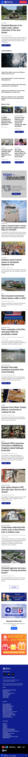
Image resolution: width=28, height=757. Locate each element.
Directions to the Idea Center (9, 730)
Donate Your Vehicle (7, 707)
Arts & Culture (4, 23)
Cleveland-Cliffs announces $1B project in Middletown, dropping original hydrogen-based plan (12, 447)
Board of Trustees (6, 694)
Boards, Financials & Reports (9, 729)
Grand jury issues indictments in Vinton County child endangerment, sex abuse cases (13, 91)
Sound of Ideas (4, 223)
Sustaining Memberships (8, 706)
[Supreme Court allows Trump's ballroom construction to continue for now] (13, 395)
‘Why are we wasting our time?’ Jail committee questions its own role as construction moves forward (12, 98)
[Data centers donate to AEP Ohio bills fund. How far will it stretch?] (13, 475)
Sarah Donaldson (4, 495)
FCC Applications (6, 734)
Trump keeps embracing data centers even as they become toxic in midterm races (13, 529)
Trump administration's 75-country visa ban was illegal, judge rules (13, 79)
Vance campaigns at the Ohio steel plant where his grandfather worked (13, 331)
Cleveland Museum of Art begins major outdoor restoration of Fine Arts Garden (11, 29)
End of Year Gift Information (9, 713)
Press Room (5, 732)
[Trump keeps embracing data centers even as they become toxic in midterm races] (13, 515)
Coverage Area (6, 695)
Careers (4, 724)
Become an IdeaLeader (8, 709)
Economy (3, 441)
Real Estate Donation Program (9, 714)
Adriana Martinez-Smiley (6, 453)
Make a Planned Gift (7, 710)
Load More (14, 587)
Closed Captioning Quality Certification (11, 731)
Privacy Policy (6, 697)
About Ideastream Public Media (9, 689)
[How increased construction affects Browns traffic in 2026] (13, 284)
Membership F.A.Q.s (7, 705)
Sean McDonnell (4, 575)
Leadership (5, 692)
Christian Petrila (4, 301)
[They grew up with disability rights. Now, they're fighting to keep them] (7, 142)
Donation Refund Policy (8, 717)
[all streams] (26, 755)
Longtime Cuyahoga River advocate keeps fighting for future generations (6, 121)
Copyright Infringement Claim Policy (10, 736)
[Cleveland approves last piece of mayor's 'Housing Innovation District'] (13, 556)
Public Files (5, 727)
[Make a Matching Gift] (14, 644)
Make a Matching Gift (7, 708)
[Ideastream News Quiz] (14, 611)
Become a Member (7, 704)
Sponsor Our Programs (8, 712)
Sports (2, 293)
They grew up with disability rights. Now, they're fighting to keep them (6, 153)
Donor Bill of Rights (7, 716)
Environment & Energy (5, 485)
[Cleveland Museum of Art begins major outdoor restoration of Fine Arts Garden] (14, 13)
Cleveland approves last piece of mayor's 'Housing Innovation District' (14, 570)
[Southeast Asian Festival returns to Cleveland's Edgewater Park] (13, 248)
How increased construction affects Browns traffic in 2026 (13, 297)
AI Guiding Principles (7, 735)
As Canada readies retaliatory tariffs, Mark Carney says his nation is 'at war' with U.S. (13, 85)
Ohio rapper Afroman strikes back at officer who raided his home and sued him (20, 153)
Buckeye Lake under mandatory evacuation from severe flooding (12, 369)
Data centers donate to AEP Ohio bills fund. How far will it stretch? (13, 489)
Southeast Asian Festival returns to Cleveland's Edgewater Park (11, 262)
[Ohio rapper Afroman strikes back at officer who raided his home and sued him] (21, 142)
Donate (24, 2)
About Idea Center (7, 691)
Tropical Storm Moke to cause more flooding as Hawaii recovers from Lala (13, 73)
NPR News (3, 148)
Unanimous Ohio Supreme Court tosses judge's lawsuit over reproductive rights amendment (20, 122)
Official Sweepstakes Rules (8, 733)
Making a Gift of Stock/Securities (10, 711)
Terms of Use (5, 696)
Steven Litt (3, 35)
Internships (5, 725)
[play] (2, 755)
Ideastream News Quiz (14, 621)
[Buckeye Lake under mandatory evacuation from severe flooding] (13, 355)
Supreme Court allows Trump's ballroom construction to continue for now (13, 409)
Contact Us (5, 723)
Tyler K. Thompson (4, 375)
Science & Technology (5, 365)
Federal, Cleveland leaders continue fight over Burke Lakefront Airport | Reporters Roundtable (13, 228)
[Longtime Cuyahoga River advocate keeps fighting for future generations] (7, 109)
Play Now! (14, 628)
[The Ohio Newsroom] (13, 177)
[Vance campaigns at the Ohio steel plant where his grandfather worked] (13, 318)
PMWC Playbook (6, 737)
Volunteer (5, 726)
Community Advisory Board (8, 693)
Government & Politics (19, 115)
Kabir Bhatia (3, 267)
